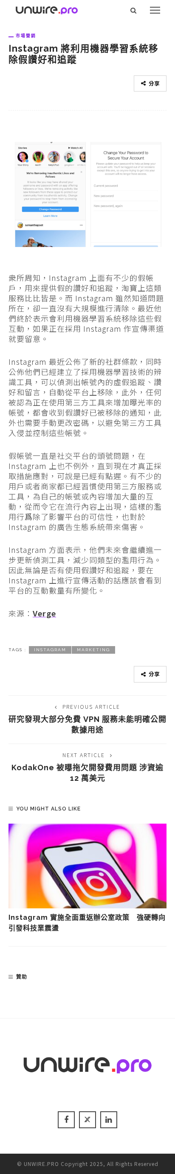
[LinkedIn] (108, 1119)
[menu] (155, 10)
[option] (87, 878)
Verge (44, 613)
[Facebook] (66, 1119)
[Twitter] (87, 1119)
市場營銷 (26, 35)
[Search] (133, 10)
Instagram (50, 649)
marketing (93, 649)
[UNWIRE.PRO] (46, 8)
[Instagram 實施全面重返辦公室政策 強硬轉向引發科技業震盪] (87, 866)
